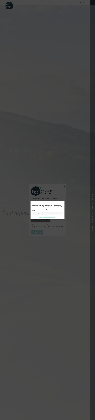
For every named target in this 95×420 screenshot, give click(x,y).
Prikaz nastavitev (58, 213)
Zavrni (47, 213)
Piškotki (40, 217)
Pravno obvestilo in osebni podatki (49, 217)
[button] (62, 203)
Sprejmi (37, 213)
